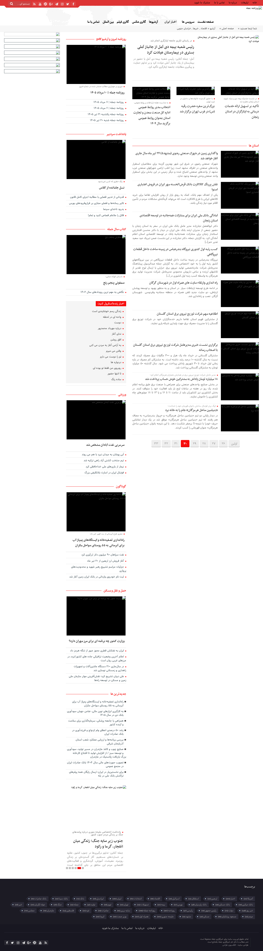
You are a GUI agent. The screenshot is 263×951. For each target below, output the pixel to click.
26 (223, 444)
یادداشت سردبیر (116, 134)
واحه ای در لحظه (112, 317)
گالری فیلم (123, 22)
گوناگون (121, 486)
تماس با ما (219, 2)
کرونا (100, 916)
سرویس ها (188, 22)
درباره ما (233, 2)
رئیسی (188, 911)
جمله (74, 905)
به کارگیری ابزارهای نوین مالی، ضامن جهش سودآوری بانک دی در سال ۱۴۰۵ (95, 714)
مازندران (48, 911)
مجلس (29, 911)
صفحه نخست (205, 22)
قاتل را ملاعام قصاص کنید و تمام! (106, 216)
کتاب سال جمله (116, 229)
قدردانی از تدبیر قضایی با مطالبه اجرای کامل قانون (97, 197)
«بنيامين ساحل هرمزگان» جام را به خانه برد (191, 410)
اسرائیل (174, 899)
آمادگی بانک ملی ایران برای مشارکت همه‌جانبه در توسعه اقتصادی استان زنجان (179, 218)
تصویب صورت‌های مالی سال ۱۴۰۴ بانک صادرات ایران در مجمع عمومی (95, 765)
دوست (118, 323)
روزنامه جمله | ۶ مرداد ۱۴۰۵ (109, 108)
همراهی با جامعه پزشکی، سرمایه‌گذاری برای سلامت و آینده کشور (95, 723)
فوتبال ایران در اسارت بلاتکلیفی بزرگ (104, 473)
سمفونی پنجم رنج (114, 282)
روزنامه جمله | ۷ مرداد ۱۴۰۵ (109, 102)
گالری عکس (139, 22)
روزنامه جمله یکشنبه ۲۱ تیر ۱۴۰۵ (106, 115)
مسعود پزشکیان (227, 916)
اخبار (230, 899)
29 (194, 444)
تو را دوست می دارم (111, 357)
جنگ (58, 905)
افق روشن (116, 340)
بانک (80, 899)
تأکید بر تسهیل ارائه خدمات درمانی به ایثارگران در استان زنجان (242, 112)
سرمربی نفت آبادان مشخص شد (105, 445)
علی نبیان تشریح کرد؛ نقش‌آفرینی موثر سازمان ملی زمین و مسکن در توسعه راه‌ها (97, 679)
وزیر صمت (119, 916)
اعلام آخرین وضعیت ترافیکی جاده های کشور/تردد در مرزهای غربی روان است (96, 659)
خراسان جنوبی (184, 29)
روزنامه (169, 911)
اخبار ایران (170, 22)
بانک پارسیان (199, 905)
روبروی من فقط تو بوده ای (107, 368)
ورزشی (122, 394)
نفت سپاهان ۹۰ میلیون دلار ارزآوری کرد (103, 555)
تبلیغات (244, 2)
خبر (18, 905)
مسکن (204, 916)
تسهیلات (143, 905)
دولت (229, 911)
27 (214, 444)
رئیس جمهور (208, 911)
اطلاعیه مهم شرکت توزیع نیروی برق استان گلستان (187, 314)
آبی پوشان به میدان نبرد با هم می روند (103, 455)
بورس (178, 905)
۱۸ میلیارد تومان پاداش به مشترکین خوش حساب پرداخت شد (181, 379)
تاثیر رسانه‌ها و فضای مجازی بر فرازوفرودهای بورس (97, 203)
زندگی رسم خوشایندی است (107, 312)
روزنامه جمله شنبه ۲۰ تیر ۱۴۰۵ (107, 121)
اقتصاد (204, 29)
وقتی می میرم (114, 351)
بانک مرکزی (246, 905)
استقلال (193, 899)
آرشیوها (153, 22)
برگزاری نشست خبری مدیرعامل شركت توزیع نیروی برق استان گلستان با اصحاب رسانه (175, 347)
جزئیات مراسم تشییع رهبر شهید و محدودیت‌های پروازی (98, 569)
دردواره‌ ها (116, 363)
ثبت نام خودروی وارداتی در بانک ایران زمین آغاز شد (97, 577)
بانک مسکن (222, 905)
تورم (107, 905)
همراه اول (141, 916)
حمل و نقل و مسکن (115, 590)
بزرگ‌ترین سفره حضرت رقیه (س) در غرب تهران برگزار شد (197, 109)
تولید (91, 905)
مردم (249, 916)
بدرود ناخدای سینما (114, 209)
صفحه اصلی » (226, 29)
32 (166, 444)
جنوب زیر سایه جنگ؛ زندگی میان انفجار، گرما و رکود (98, 844)
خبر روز (247, 911)
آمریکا (248, 899)
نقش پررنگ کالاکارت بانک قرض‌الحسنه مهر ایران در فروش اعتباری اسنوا (177, 187)
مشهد (186, 916)
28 (204, 444)
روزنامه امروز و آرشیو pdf (111, 39)
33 (156, 444)
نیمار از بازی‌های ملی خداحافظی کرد (105, 467)
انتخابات (136, 899)
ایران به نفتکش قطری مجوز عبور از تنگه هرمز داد (97, 651)
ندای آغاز (117, 334)
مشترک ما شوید (202, 2)
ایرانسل (98, 899)
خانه (255, 2)
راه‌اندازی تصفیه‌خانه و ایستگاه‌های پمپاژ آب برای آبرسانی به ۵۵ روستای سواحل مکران (99, 542)
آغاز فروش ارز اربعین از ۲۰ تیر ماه (106, 561)
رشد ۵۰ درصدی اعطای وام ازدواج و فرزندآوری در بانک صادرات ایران (97, 733)
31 (175, 444)
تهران (124, 905)
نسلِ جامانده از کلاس (112, 187)
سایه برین (123, 911)
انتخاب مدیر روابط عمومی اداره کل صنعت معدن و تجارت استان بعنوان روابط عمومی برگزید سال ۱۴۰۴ (151, 115)
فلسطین (68, 911)
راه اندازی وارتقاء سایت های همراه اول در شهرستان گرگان (183, 282)
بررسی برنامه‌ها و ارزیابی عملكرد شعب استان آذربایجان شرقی (99, 742)
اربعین (212, 899)
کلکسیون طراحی (229, 945)
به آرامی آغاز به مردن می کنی (105, 345)
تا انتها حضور (114, 374)
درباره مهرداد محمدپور (110, 329)
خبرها (195, 29)
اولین (234, 444)
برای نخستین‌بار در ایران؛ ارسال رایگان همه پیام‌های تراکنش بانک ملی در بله (96, 774)
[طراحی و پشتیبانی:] (204, 942)
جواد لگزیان (38, 905)
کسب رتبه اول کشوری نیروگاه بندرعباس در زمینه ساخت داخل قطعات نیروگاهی (175, 252)
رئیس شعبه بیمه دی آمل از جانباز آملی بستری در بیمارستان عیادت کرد (165, 50)
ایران (116, 899)
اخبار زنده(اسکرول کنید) (111, 304)
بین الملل (108, 22)
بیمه (161, 905)
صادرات (103, 911)
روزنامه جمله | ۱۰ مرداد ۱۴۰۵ (107, 92)
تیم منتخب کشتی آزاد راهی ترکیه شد (104, 461)
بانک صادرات (38, 899)
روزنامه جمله (147, 911)
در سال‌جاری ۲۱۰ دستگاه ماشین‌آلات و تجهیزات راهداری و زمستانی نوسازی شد (100, 669)
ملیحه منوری (165, 916)
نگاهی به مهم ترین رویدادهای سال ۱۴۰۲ (103, 292)
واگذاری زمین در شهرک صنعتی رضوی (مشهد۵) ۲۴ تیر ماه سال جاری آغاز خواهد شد (176, 156)
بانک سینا (61, 899)
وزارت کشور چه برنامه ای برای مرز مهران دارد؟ (97, 641)
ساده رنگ (116, 380)
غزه (86, 911)
